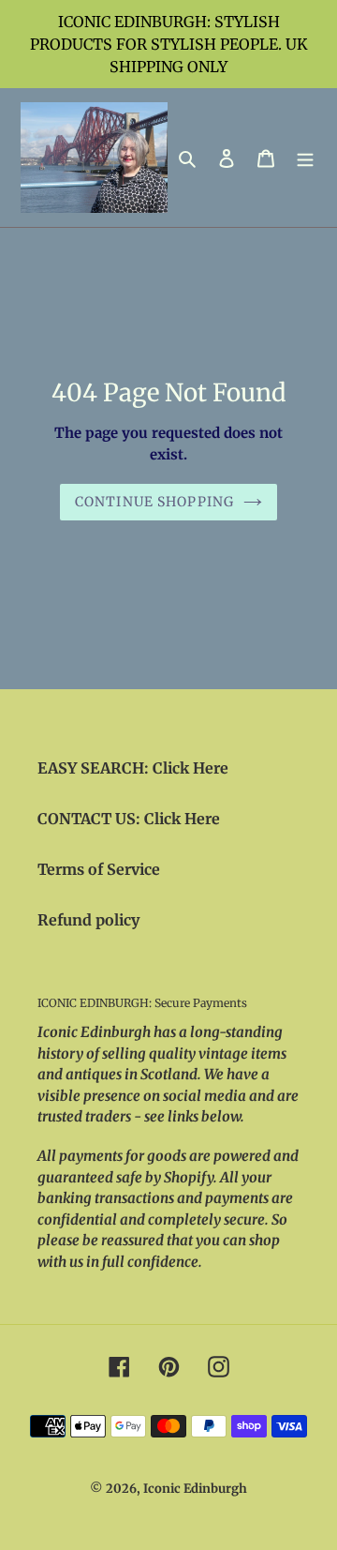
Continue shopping (154, 501)
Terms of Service (98, 869)
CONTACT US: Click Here (128, 818)
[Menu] (305, 157)
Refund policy (88, 919)
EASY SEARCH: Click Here (132, 768)
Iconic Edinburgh (195, 1489)
